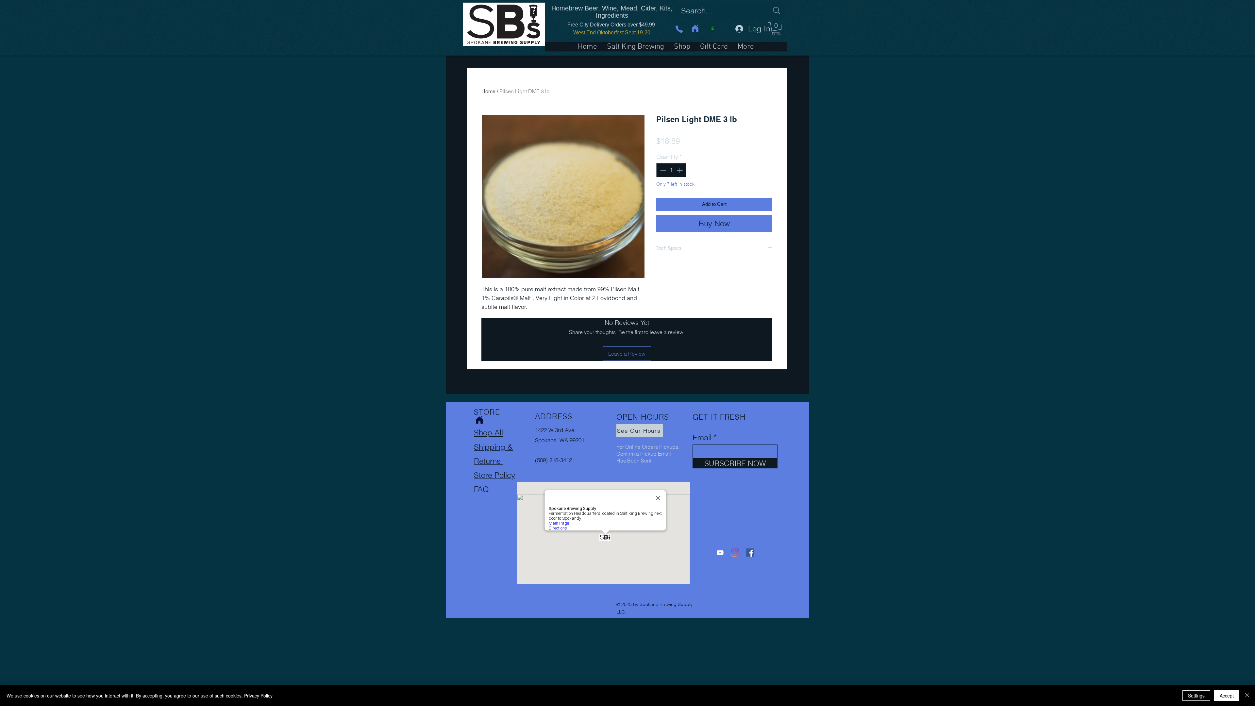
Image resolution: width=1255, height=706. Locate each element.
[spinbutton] (671, 170)
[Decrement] (662, 170)
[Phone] (679, 29)
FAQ (481, 489)
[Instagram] (735, 552)
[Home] (695, 28)
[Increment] (680, 170)
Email (702, 438)
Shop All (488, 432)
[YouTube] (720, 552)
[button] (776, 28)
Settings (1196, 695)
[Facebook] (750, 552)
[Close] (1247, 695)
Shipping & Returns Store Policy (494, 461)
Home (488, 91)
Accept (1227, 695)
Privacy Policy (258, 695)
